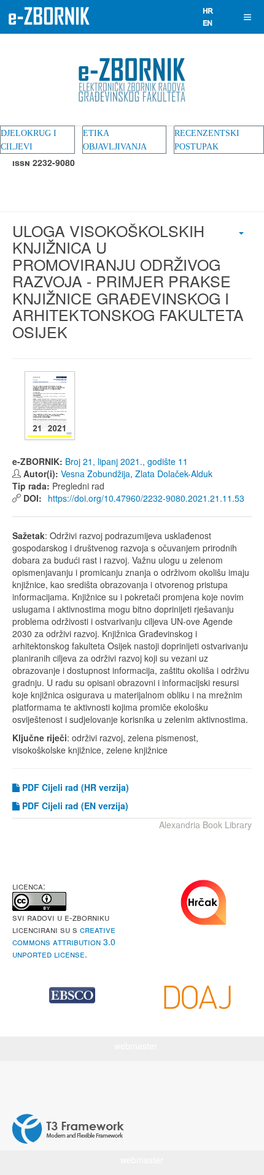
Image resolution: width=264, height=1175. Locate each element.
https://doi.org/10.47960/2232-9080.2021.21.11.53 (144, 498)
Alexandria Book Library (205, 824)
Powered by (68, 1129)
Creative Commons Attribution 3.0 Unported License (63, 941)
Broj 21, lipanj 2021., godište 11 (126, 461)
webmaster (135, 1046)
